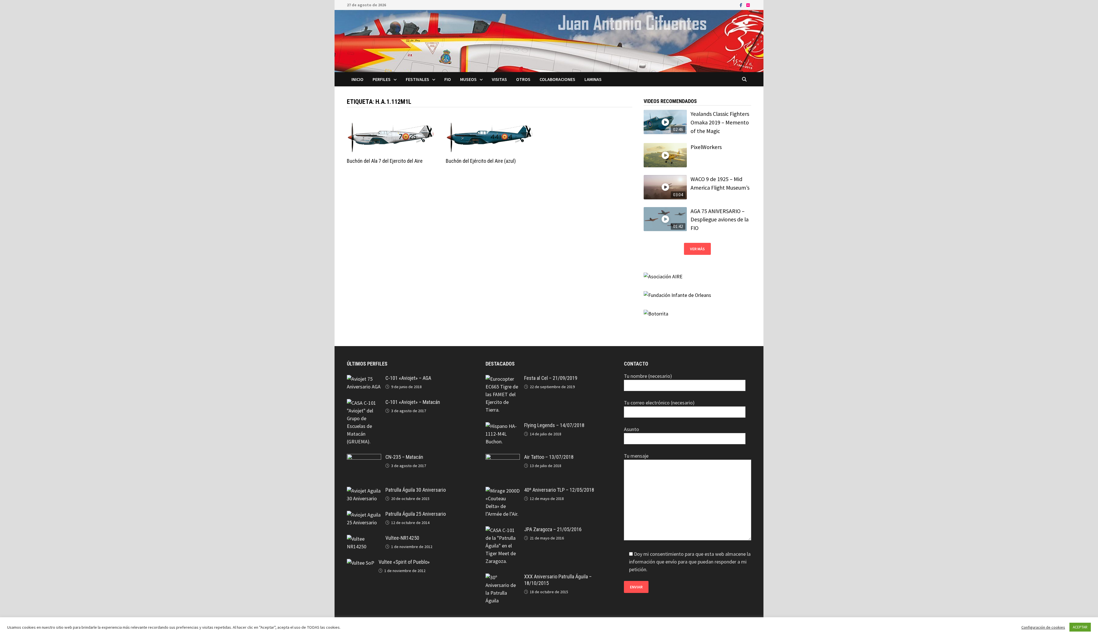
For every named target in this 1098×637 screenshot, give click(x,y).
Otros (523, 79)
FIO (447, 79)
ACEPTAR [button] (1080, 627)
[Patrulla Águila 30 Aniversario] (364, 490)
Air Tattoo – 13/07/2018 (549, 457)
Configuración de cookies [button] (1043, 627)
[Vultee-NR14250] (364, 538)
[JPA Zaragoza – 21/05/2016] (503, 530)
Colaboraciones (557, 79)
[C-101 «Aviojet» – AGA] (364, 379)
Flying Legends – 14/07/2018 (554, 425)
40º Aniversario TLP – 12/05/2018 (559, 490)
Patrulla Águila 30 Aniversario (415, 490)
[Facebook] (741, 4)
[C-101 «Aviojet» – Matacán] (364, 403)
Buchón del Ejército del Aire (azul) (481, 161)
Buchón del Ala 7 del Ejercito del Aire (385, 161)
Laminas (593, 79)
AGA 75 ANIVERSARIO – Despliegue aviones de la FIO (720, 219)
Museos (468, 79)
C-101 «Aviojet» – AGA (408, 378)
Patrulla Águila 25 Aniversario (415, 514)
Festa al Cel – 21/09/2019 (550, 378)
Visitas (499, 79)
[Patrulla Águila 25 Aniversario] (364, 514)
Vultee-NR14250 (402, 538)
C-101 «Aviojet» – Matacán (412, 402)
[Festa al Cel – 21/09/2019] (503, 379)
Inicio (357, 79)
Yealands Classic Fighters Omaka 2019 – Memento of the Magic (720, 122)
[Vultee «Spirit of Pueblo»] (360, 562)
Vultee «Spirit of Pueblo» (404, 562)
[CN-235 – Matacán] (364, 458)
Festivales (417, 79)
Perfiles (382, 79)
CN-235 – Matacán (404, 457)
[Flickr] (748, 4)
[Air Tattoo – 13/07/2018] (503, 458)
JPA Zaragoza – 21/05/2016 (553, 529)
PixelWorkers (706, 147)
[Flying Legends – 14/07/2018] (503, 426)
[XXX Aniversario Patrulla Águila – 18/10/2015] (503, 577)
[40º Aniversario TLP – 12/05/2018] (503, 490)
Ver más (697, 248)
